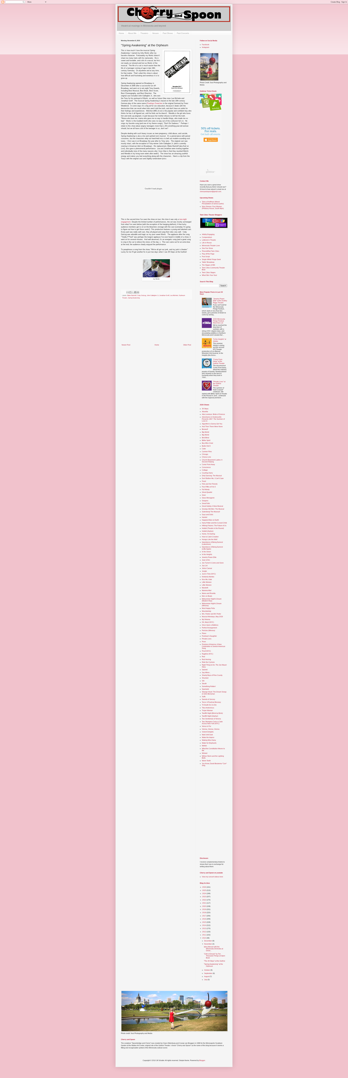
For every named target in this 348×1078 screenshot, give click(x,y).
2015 (204, 922)
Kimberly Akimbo (208, 577)
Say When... (206, 672)
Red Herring (206, 659)
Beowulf (205, 429)
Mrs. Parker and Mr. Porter (211, 614)
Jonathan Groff (164, 295)
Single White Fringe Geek (211, 259)
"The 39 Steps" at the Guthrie (214, 961)
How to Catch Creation (210, 537)
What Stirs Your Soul (209, 275)
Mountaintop (206, 611)
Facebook (205, 45)
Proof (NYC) (206, 651)
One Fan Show (207, 248)
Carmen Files (207, 452)
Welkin (204, 746)
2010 (204, 938)
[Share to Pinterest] (138, 292)
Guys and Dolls (207, 515)
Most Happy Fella (208, 608)
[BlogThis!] (130, 292)
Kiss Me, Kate (207, 579)
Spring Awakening (134, 298)
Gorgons (205, 501)
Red (203, 657)
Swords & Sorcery (208, 699)
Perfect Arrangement (209, 628)
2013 (204, 928)
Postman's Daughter (209, 636)
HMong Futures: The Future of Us (214, 526)
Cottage (205, 470)
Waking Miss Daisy (209, 740)
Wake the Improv (208, 737)
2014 (204, 925)
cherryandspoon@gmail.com (210, 192)
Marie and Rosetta (208, 593)
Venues (155, 33)
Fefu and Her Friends (209, 484)
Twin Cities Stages (208, 272)
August (207, 976)
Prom (204, 642)
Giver (204, 495)
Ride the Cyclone (208, 662)
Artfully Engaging (208, 234)
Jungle (204, 571)
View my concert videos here (212, 877)
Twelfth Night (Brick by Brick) (212, 713)
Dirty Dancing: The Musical (212, 476)
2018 (204, 913)
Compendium (207, 237)
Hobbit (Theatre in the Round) (213, 528)
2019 (204, 909)
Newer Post (126, 345)
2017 (204, 916)
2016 (204, 919)
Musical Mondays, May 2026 (212, 617)
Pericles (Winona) (208, 630)
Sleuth (204, 684)
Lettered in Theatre (209, 240)
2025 (204, 890)
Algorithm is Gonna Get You (212, 424)
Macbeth (205, 588)
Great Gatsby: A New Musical (212, 506)
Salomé (205, 670)
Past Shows (168, 33)
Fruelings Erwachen (154, 103)
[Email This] (127, 292)
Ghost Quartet (207, 492)
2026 (204, 887)
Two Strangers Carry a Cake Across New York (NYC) (212, 723)
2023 (204, 897)
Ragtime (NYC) (207, 654)
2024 (204, 893)
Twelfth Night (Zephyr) (210, 716)
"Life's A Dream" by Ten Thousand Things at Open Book (214, 956)
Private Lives (206, 639)
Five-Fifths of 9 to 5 (209, 487)
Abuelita (205, 412)
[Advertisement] (156, 324)
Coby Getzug (141, 295)
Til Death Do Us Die (209, 705)
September (208, 973)
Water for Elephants (209, 743)
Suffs (204, 697)
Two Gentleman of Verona (211, 719)
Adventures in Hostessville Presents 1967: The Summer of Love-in (213, 419)
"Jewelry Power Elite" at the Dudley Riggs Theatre (220, 301)
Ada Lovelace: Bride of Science (213, 414)
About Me (132, 33)
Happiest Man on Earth (210, 520)
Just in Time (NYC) (209, 574)
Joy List (204, 566)
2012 (204, 932)
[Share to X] (132, 292)
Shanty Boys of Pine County (212, 675)
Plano (204, 633)
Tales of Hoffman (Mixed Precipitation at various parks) (213, 203)
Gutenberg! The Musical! (211, 512)
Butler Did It (206, 446)
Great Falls (206, 503)
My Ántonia (206, 619)
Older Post (187, 345)
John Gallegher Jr (153, 295)
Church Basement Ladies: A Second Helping (212, 461)
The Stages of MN (208, 265)
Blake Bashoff (131, 295)
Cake (204, 449)
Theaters (144, 33)
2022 (204, 900)
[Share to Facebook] (135, 292)
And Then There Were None (212, 426)
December (208, 941)
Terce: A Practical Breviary (211, 702)
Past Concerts (183, 33)
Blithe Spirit (206, 440)
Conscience (206, 467)
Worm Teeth (206, 761)
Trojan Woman (207, 710)
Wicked (204, 753)
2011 (204, 935)
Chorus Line (206, 457)
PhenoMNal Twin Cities (210, 251)
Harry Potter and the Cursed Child (214, 523)
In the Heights (207, 554)
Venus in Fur (206, 726)
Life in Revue (207, 243)
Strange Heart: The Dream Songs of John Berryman (214, 693)
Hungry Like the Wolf (209, 539)
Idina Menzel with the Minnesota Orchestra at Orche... (213, 949)
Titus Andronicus (208, 708)
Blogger (202, 1060)
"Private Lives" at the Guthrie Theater (219, 384)
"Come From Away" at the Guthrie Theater (219, 361)
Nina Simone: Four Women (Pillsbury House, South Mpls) (213, 207)
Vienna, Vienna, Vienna (210, 729)
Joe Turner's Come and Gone (213, 563)
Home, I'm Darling (208, 534)
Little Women (207, 582)
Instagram (205, 47)
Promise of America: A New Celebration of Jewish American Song (213, 646)
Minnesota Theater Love (211, 246)
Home (121, 33)
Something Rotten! (209, 686)
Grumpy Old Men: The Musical (213, 509)
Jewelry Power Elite (209, 557)
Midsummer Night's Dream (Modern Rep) (211, 600)
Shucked (205, 678)
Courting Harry (207, 473)
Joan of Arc (206, 560)
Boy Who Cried (207, 443)
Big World (205, 432)
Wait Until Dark (207, 735)
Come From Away (208, 464)
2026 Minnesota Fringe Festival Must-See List (219, 321)
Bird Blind (205, 438)
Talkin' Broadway (208, 262)
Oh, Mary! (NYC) (208, 622)
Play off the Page (208, 254)
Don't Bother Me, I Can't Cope (213, 478)
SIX (203, 681)
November (208, 944)
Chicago (205, 454)
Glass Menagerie (208, 498)
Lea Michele (174, 295)
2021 (204, 903)
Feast (204, 481)
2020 (204, 906)
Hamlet (204, 517)
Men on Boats (207, 596)
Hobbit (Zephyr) (207, 531)
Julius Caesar (207, 568)
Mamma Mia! (206, 590)
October (207, 970)
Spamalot (205, 689)
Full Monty (205, 489)
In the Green (206, 552)
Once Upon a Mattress (210, 625)
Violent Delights (208, 732)
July (206, 980)
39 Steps (205, 409)
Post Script (206, 257)
